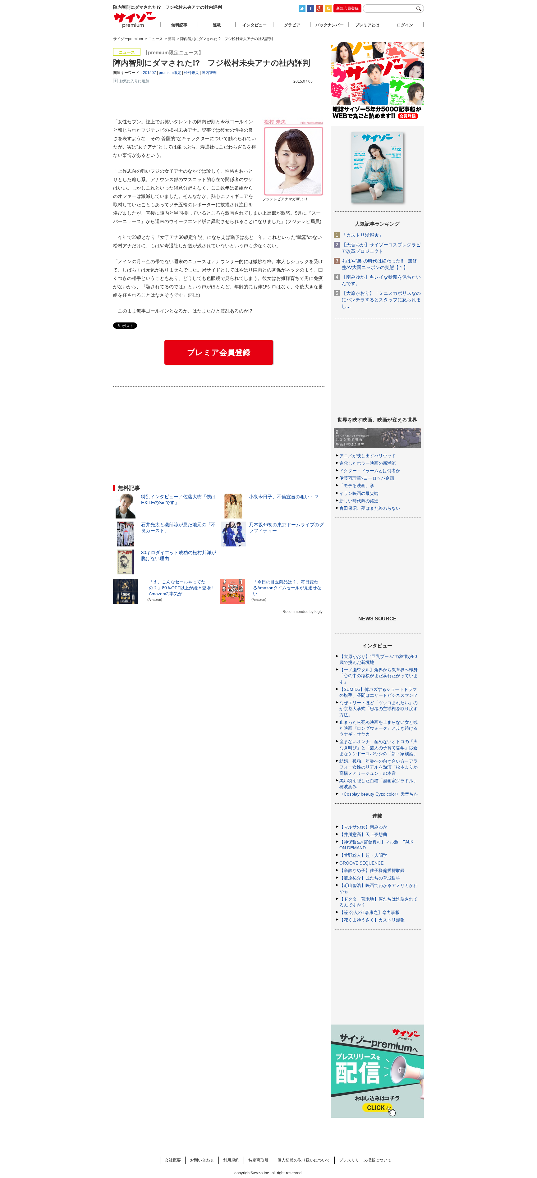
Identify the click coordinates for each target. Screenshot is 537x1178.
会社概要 (173, 1160)
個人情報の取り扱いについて (304, 1160)
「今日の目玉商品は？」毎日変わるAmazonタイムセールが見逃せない (287, 587)
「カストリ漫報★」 (362, 235)
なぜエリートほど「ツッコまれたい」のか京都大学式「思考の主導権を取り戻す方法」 (378, 708)
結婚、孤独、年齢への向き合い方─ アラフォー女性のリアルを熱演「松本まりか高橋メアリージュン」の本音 (378, 767)
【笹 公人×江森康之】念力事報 (369, 912)
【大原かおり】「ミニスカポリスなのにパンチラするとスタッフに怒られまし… (381, 299)
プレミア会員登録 (218, 352)
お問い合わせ (202, 1160)
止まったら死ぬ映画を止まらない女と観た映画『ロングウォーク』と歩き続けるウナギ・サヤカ (378, 728)
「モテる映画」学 (356, 485)
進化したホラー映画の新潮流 (367, 463)
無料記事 (179, 25)
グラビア (292, 25)
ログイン (405, 25)
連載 (217, 25)
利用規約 (231, 1160)
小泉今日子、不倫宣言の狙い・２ (284, 496)
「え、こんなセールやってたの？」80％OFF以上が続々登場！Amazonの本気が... (182, 587)
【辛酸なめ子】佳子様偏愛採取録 (372, 870)
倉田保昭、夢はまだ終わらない (369, 508)
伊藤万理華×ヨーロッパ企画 (366, 478)
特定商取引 (258, 1160)
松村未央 (191, 73)
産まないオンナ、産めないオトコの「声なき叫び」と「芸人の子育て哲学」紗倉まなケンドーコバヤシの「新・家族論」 (378, 747)
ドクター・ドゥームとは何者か (369, 470)
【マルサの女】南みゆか (363, 826)
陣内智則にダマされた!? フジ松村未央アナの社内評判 (211, 62)
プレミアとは (367, 25)
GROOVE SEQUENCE (361, 863)
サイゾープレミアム (135, 20)
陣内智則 (209, 73)
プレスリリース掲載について (365, 1160)
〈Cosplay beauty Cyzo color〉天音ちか (378, 794)
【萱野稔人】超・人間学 (363, 855)
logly (318, 612)
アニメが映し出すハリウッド (367, 455)
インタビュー (254, 25)
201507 (149, 73)
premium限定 (170, 73)
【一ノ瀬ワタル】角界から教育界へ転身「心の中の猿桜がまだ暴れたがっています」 (378, 675)
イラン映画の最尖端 (359, 493)
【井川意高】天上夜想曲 (363, 834)
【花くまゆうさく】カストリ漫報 (372, 919)
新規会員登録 (347, 8)
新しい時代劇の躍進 (359, 500)
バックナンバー (329, 25)
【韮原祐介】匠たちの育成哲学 (369, 877)
